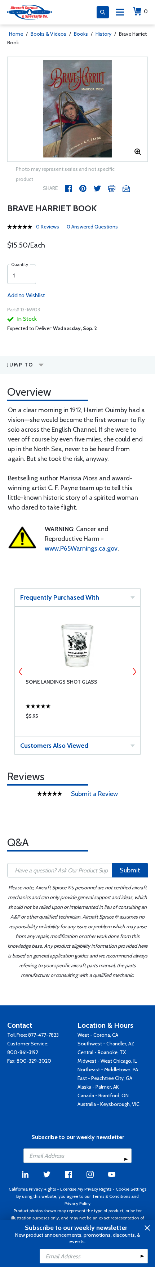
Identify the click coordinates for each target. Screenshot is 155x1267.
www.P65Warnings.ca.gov (81, 548)
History (103, 34)
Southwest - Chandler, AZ (106, 1043)
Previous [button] (20, 671)
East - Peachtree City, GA (105, 1078)
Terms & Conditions (111, 1196)
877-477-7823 (43, 1035)
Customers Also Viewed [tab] (54, 746)
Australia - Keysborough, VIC (109, 1104)
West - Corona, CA (98, 1035)
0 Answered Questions (92, 226)
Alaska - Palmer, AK (98, 1087)
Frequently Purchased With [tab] (59, 597)
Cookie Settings (131, 1189)
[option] (77, 109)
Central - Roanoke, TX (102, 1052)
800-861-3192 (22, 1052)
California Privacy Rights (32, 1189)
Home (16, 34)
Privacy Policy (77, 1203)
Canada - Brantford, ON (103, 1095)
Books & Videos (48, 34)
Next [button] (134, 671)
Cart (146, 11)
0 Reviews (47, 226)
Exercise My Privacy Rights (85, 1189)
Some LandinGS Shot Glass (61, 682)
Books (81, 34)
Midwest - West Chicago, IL (107, 1061)
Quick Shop (77, 718)
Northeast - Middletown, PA (108, 1069)
